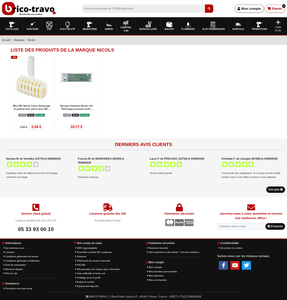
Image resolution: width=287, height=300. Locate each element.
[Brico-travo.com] (29, 8)
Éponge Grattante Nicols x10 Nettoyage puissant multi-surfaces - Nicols (76, 107)
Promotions (259, 29)
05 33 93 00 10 (36, 229)
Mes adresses (155, 275)
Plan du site (10, 273)
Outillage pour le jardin (88, 277)
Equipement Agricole (87, 286)
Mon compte (250, 8)
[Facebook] (223, 265)
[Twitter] (246, 265)
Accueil (6, 40)
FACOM (80, 265)
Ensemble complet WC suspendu (94, 252)
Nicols (31, 40)
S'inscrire (276, 226)
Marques (19, 40)
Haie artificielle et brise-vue (90, 273)
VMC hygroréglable (86, 248)
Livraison (9, 252)
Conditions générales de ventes (21, 256)
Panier (278, 7)
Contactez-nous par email (18, 288)
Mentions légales (13, 269)
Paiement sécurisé (158, 248)
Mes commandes (157, 280)
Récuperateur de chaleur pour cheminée (98, 269)
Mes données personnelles (162, 271)
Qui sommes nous (14, 248)
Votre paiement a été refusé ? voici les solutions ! (174, 252)
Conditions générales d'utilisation (22, 260)
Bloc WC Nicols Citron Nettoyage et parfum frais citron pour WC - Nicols (31, 107)
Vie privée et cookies (231, 248)
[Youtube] (234, 265)
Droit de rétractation (15, 265)
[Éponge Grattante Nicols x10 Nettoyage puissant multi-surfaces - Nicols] (76, 77)
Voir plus (274, 189)
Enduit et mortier (85, 282)
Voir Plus (278, 29)
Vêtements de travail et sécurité (93, 260)
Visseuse (81, 256)
